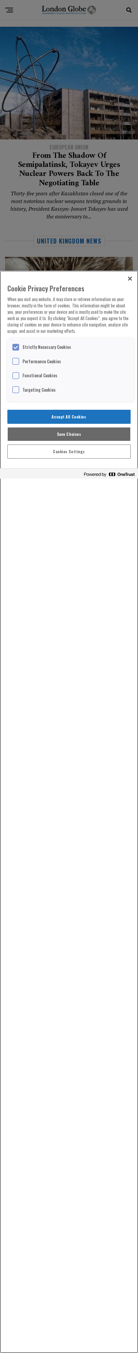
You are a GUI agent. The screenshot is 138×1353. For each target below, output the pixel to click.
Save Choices (69, 434)
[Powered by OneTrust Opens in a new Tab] (109, 474)
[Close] (130, 278)
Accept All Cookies (69, 416)
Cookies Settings (69, 451)
